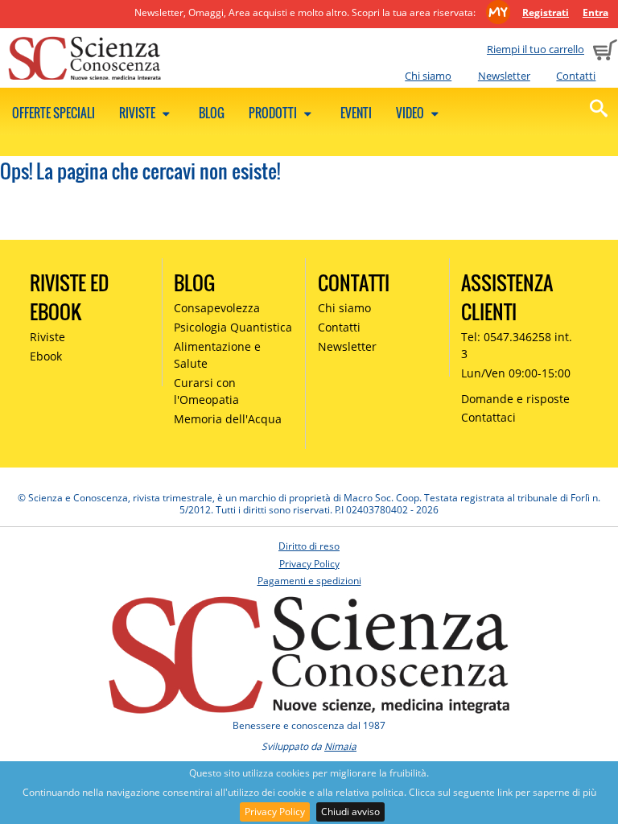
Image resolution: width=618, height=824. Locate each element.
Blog (212, 113)
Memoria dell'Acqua (228, 418)
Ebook (46, 356)
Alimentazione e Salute (217, 355)
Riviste (138, 113)
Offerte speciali (53, 113)
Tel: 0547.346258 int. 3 (516, 345)
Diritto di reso (309, 546)
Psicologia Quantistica (233, 327)
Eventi (356, 113)
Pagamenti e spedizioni (309, 580)
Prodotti (274, 113)
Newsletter (504, 75)
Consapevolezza (217, 307)
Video (411, 113)
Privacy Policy (275, 811)
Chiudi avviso (350, 811)
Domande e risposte (515, 398)
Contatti (575, 75)
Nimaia (340, 746)
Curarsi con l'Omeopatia (206, 391)
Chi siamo (428, 75)
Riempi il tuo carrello (535, 49)
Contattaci (488, 417)
